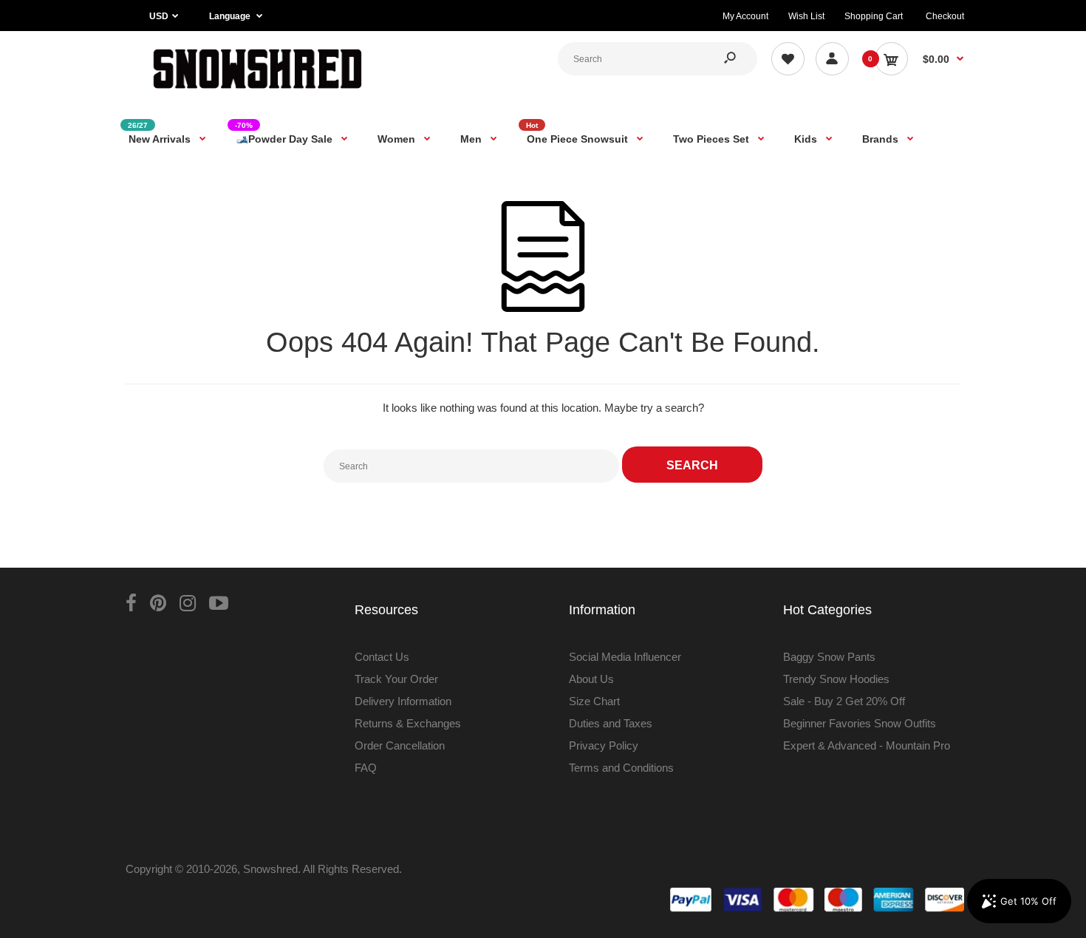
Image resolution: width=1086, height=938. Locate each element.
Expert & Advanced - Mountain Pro (866, 745)
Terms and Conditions (621, 767)
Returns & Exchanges (408, 723)
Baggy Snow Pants (829, 656)
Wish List (806, 16)
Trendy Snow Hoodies (836, 679)
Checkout (945, 16)
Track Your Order (396, 679)
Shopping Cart (873, 16)
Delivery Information (403, 701)
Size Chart (594, 701)
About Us (591, 679)
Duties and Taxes (610, 723)
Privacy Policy (603, 745)
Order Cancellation (400, 745)
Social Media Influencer (625, 656)
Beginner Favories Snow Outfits (859, 723)
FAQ (366, 767)
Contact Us (382, 656)
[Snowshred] (257, 92)
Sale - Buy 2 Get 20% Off (844, 701)
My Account (745, 16)
